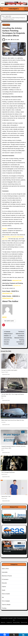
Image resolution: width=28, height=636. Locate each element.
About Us (3, 622)
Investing (3, 422)
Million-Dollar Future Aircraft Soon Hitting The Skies (12, 420)
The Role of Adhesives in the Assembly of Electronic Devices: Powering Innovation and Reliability (19, 338)
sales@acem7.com (7, 293)
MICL (2, 450)
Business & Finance (7, 575)
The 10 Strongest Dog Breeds (8, 472)
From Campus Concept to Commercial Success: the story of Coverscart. (13, 550)
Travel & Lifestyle (6, 604)
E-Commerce (5, 579)
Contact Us (9, 622)
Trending (4, 608)
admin (9, 39)
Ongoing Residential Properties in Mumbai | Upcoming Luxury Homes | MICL (13, 447)
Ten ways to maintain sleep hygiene (9, 370)
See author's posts (9, 320)
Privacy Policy (16, 622)
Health (3, 590)
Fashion (4, 586)
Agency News (6, 24)
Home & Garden (6, 593)
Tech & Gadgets (6, 601)
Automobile (5, 572)
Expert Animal (4, 474)
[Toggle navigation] (2, 9)
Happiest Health (4, 372)
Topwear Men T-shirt (5, 496)
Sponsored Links (6, 374)
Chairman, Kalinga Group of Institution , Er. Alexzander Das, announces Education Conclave (8, 338)
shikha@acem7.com (7, 298)
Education (4, 583)
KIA (2, 398)
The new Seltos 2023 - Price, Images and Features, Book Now (12, 395)
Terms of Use (24, 622)
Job (3, 597)
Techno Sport (4, 498)
